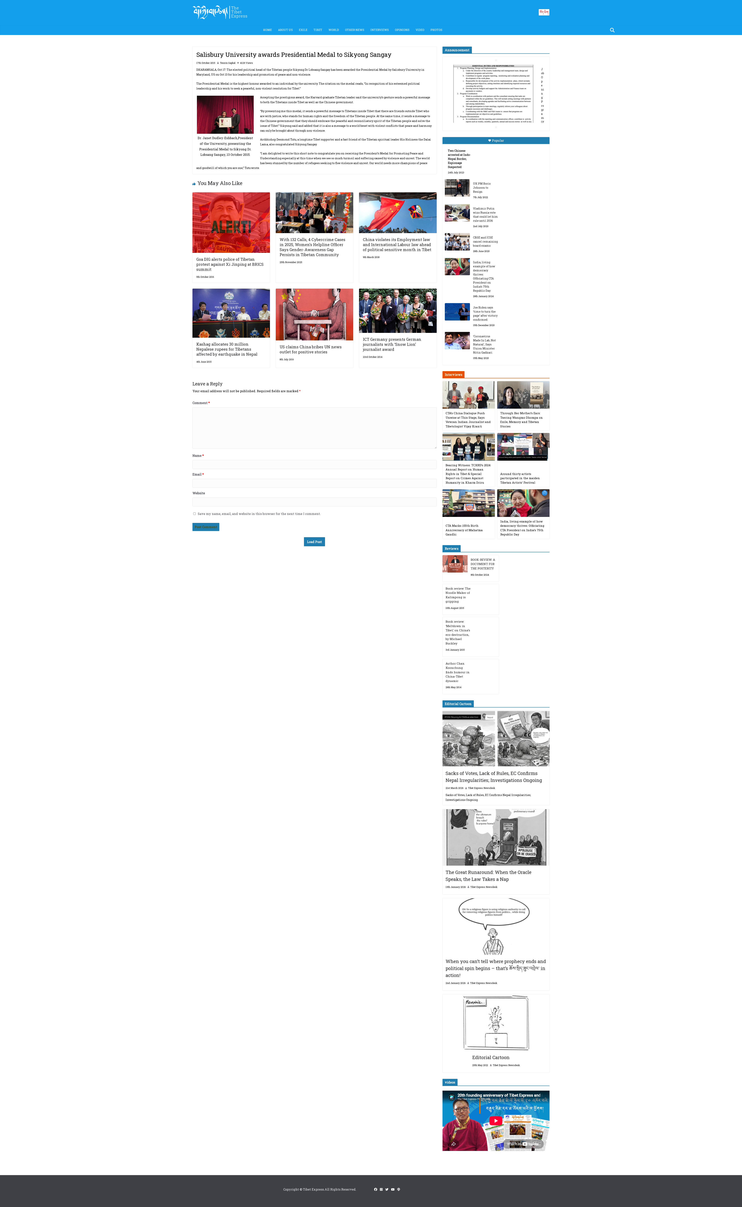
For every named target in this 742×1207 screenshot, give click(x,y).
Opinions (402, 30)
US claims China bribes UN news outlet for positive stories (311, 349)
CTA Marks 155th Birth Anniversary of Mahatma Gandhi (464, 530)
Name (198, 455)
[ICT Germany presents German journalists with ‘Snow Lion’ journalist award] (398, 291)
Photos (436, 30)
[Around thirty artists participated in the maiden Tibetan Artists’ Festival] (523, 447)
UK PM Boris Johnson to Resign (482, 187)
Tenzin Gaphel (227, 62)
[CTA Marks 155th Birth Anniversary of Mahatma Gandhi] (468, 503)
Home (267, 30)
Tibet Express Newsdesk (481, 787)
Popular (498, 140)
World (333, 30)
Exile (303, 30)
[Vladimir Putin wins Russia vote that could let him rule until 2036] (457, 213)
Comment (201, 403)
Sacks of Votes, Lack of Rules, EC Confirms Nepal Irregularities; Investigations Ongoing (494, 776)
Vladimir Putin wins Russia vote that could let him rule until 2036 (485, 214)
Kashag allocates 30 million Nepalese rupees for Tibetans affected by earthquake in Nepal (226, 349)
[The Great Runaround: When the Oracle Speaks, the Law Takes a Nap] (496, 837)
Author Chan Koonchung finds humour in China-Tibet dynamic (458, 672)
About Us (285, 30)
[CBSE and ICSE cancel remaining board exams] (457, 242)
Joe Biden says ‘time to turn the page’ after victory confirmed (485, 313)
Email (198, 474)
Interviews (379, 30)
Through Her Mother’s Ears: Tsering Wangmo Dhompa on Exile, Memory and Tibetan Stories (521, 419)
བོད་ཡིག (544, 12)
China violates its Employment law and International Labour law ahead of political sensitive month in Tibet (397, 244)
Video (420, 30)
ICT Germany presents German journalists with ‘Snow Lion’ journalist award (392, 344)
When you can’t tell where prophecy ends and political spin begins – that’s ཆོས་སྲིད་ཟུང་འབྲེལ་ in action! (496, 968)
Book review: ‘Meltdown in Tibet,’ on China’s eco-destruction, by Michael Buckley (458, 632)
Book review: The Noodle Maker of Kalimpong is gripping (458, 595)
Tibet (318, 30)
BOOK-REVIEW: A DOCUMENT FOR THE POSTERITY (483, 564)
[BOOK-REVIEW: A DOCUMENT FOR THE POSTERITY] (455, 568)
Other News (354, 30)
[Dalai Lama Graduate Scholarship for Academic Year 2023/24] (491, 97)
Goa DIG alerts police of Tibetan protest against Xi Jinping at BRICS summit (230, 264)
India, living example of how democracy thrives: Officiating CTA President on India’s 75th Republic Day (484, 276)
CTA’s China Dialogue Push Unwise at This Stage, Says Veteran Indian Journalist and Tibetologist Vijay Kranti (468, 419)
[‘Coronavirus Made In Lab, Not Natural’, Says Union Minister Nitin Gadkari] (457, 340)
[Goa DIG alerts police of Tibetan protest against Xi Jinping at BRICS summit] (231, 195)
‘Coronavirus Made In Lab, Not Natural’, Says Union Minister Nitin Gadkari (484, 344)
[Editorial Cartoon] (496, 1022)
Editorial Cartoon (491, 1057)
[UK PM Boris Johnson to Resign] (457, 188)
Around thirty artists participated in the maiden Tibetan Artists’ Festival (520, 478)
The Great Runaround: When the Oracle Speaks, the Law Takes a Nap (488, 875)
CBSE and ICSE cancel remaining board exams (485, 241)
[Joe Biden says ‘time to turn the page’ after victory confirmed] (457, 312)
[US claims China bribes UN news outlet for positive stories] (314, 291)
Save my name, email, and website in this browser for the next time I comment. (259, 514)
